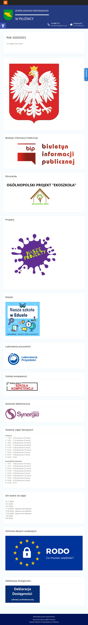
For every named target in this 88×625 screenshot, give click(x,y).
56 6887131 (55, 23)
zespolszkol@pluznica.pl (59, 25)
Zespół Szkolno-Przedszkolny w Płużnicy (44, 622)
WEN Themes (50, 620)
